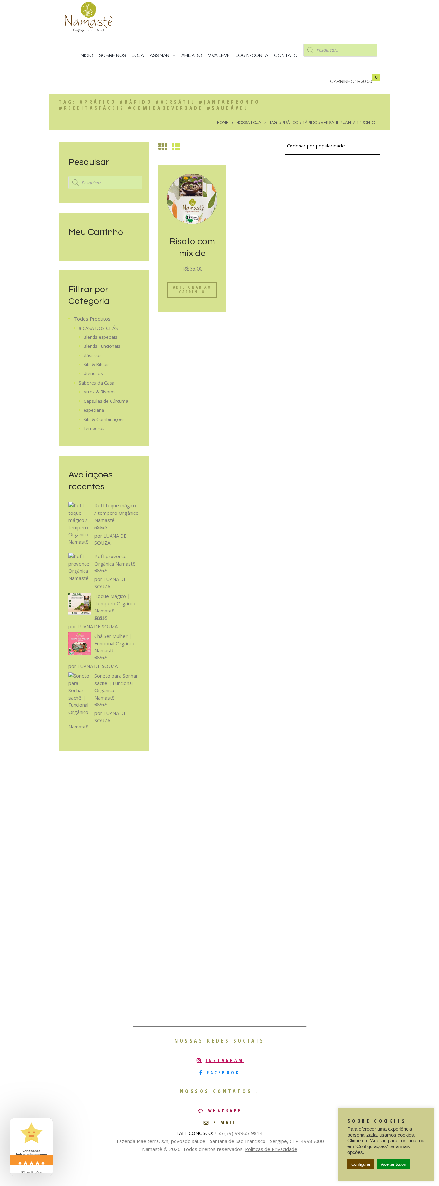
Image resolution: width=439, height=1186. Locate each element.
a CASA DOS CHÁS (98, 328)
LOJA (138, 55)
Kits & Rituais (97, 364)
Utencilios (93, 373)
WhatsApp (225, 1111)
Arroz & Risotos (100, 392)
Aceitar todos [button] (393, 1164)
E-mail (225, 1122)
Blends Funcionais (102, 346)
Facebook (223, 1072)
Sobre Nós (112, 55)
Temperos (94, 428)
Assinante (162, 55)
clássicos (93, 355)
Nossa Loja (248, 122)
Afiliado (191, 55)
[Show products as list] (176, 146)
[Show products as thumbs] (162, 146)
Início (86, 55)
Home (222, 122)
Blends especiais (100, 337)
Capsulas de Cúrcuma (106, 401)
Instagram (225, 1060)
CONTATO (286, 55)
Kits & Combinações (104, 419)
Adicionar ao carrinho (192, 289)
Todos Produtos (92, 319)
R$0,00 (364, 81)
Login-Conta (252, 55)
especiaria (94, 410)
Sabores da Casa (96, 383)
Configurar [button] (360, 1164)
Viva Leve (219, 55)
